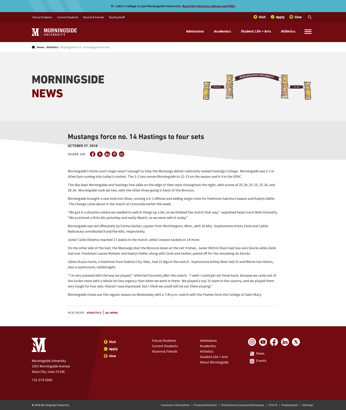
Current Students (165, 346)
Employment (290, 405)
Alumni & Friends (164, 351)
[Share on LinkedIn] (107, 154)
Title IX (272, 405)
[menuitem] (42, 17)
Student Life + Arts (256, 31)
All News (111, 312)
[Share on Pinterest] (114, 154)
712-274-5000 (42, 380)
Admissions (195, 31)
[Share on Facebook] (92, 154)
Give (112, 356)
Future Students (164, 340)
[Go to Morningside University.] (33, 47)
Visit (112, 341)
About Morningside (214, 362)
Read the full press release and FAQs (208, 6)
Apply (113, 348)
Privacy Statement (205, 405)
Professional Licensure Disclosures (242, 405)
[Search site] (308, 32)
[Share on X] (100, 154)
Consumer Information (175, 405)
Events (261, 360)
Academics (222, 31)
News (260, 353)
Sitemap (307, 405)
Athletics (288, 31)
